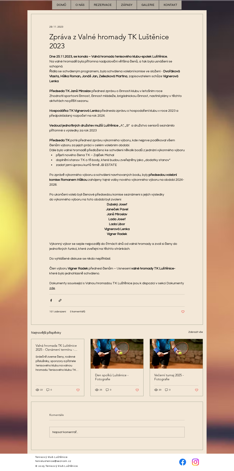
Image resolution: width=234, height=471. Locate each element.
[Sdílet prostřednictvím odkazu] (60, 300)
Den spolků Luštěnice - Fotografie (112, 377)
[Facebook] (182, 462)
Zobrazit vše (195, 332)
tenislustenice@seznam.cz (53, 461)
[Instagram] (195, 462)
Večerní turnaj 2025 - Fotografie (169, 377)
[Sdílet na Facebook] (51, 300)
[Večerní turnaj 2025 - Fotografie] (176, 354)
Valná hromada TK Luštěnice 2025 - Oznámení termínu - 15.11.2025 (56, 348)
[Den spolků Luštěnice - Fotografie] (117, 354)
